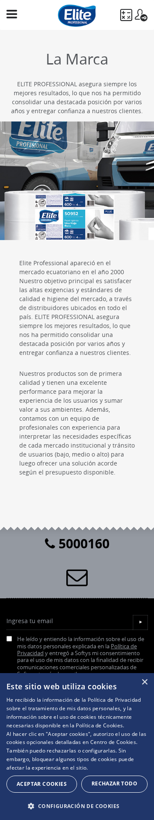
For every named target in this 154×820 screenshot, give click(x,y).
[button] (77, 806)
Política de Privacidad (114, 699)
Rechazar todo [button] (114, 783)
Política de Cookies (99, 725)
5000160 (82, 543)
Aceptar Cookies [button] (42, 784)
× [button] (144, 682)
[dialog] (77, 746)
